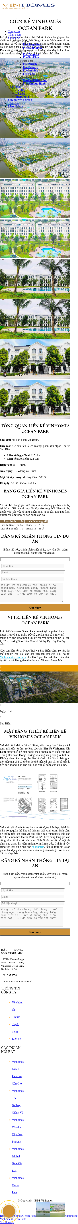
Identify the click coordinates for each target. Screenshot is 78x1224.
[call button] (9, 1211)
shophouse (38, 846)
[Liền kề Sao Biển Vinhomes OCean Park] (35, 398)
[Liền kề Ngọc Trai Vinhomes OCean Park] (35, 237)
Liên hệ (16, 1038)
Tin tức (16, 1016)
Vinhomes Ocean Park (13, 657)
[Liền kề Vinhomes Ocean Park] (35, 318)
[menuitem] (39, 31)
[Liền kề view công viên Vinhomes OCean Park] (35, 157)
